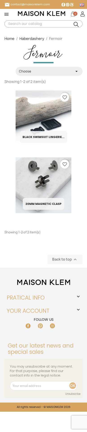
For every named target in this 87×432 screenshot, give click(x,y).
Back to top (65, 259)
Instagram (67, 4)
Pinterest (72, 4)
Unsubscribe (73, 393)
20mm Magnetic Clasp (43, 204)
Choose (49, 71)
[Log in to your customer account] (82, 13)
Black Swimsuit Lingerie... (43, 137)
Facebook (63, 4)
